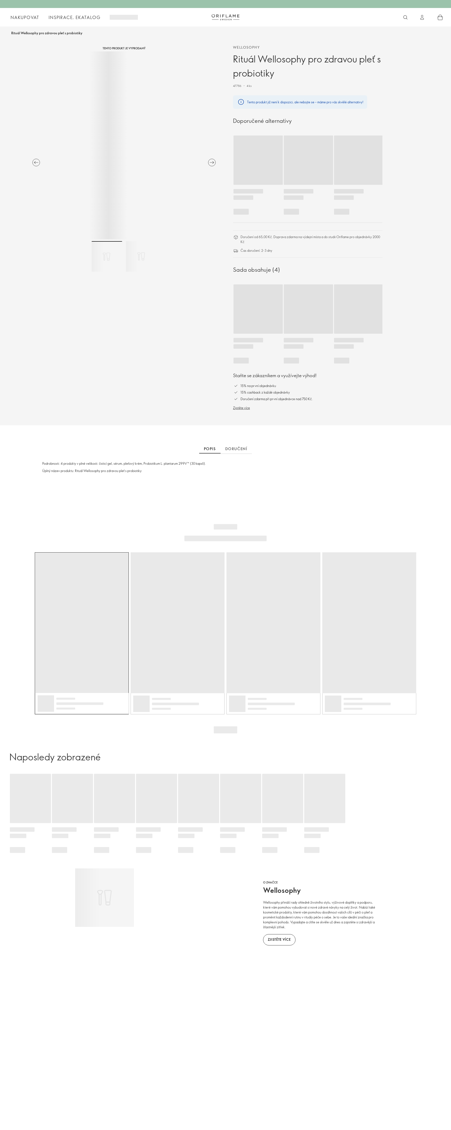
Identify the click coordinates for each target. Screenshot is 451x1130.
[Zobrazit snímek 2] (141, 256)
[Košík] (440, 17)
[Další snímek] (212, 162)
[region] (124, 145)
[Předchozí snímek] (36, 162)
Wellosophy (246, 47)
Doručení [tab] (236, 448)
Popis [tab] (210, 448)
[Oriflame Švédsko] (225, 17)
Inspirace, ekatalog (74, 17)
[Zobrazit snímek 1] (107, 256)
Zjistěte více (241, 408)
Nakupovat (25, 17)
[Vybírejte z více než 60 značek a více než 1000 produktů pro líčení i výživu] (405, 17)
